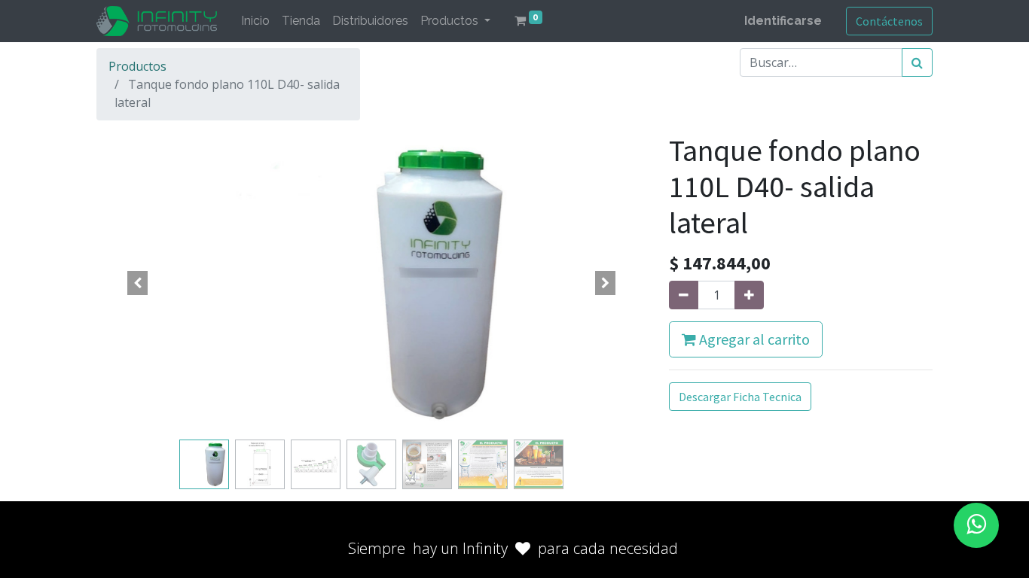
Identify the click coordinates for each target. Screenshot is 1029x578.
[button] (137, 283)
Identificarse (783, 21)
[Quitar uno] (683, 295)
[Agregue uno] (749, 295)
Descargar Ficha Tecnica (740, 396)
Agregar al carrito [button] (753, 339)
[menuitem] (255, 21)
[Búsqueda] (917, 62)
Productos (137, 66)
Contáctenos (889, 21)
